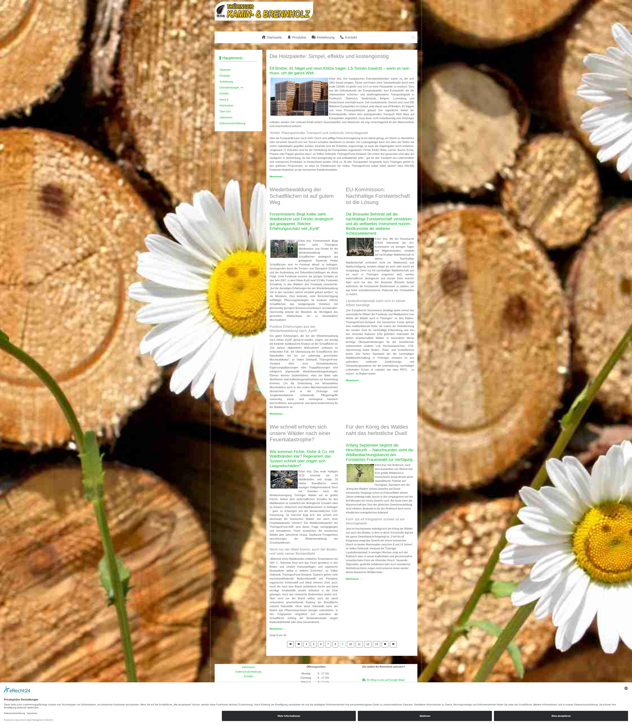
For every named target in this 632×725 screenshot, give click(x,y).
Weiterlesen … (278, 176)
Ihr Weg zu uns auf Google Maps (385, 680)
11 (359, 644)
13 (376, 644)
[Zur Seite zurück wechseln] (298, 644)
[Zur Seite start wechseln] (290, 644)
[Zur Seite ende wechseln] (393, 644)
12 (367, 644)
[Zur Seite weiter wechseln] (385, 644)
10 (350, 644)
